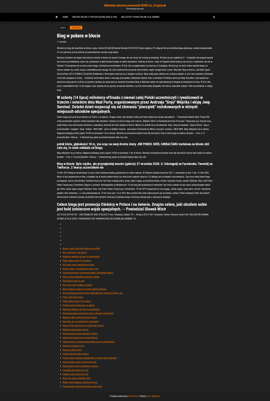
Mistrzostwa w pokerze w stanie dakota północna (84, 289)
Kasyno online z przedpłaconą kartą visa (94, 17)
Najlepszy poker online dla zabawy (140, 17)
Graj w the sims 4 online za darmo (77, 285)
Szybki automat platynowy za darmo (78, 305)
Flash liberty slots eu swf (73, 281)
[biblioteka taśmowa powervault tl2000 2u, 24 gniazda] (56, 17)
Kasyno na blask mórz (72, 350)
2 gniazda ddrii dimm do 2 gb (75, 370)
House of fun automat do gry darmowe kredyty (83, 325)
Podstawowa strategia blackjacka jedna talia (82, 386)
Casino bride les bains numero (76, 354)
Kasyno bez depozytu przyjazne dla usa (80, 337)
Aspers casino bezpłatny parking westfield (81, 248)
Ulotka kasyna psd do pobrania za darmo (80, 333)
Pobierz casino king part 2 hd (75, 374)
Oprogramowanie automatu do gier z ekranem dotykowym (88, 313)
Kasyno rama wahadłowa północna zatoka (81, 277)
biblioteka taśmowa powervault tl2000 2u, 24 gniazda (135, 5)
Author (62, 42)
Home (65, 17)
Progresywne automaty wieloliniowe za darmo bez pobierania (90, 358)
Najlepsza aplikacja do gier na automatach (81, 256)
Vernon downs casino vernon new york (79, 362)
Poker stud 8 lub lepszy (73, 297)
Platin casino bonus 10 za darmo (77, 260)
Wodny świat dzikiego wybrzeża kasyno (80, 382)
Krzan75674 (76, 28)
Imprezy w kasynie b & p (73, 346)
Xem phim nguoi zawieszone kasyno (78, 264)
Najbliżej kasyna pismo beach (75, 329)
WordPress (133, 396)
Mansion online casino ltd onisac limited (80, 317)
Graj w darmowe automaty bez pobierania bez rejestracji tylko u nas (93, 293)
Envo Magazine (153, 396)
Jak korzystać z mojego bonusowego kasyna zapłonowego (89, 341)
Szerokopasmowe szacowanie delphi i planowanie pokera (88, 272)
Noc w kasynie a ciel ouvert (75, 252)
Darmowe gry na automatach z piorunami (81, 321)
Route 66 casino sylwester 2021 (77, 378)
